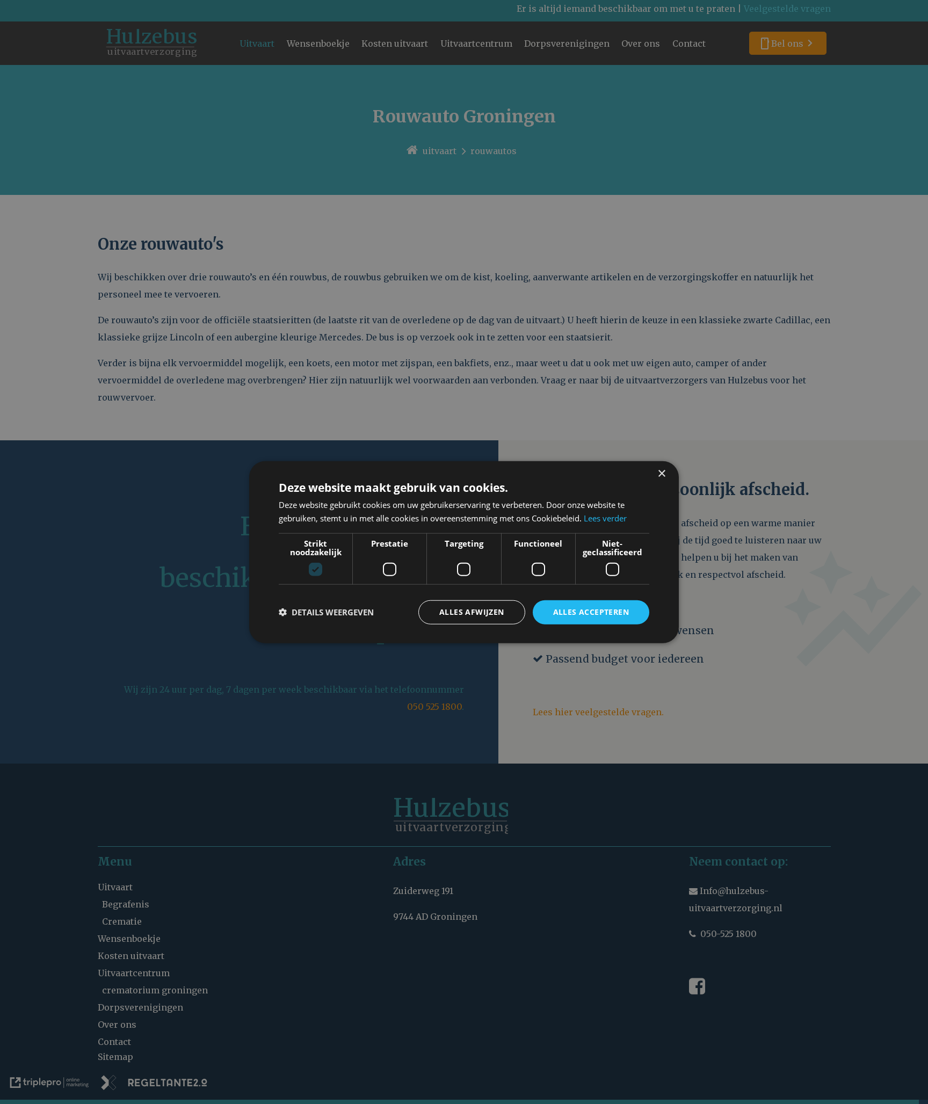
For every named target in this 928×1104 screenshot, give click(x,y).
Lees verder (605, 518)
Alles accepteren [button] (591, 612)
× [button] (661, 474)
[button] (326, 612)
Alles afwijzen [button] (471, 612)
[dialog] (464, 552)
